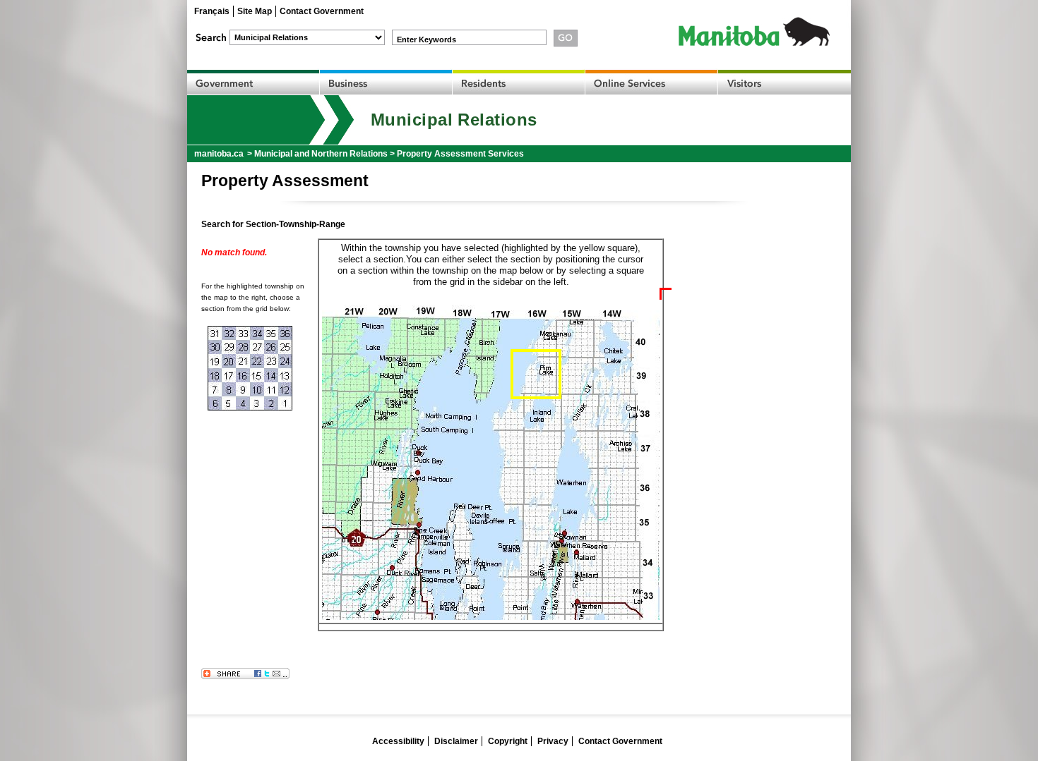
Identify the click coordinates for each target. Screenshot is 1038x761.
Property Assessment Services (460, 154)
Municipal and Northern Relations (321, 154)
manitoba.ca (219, 154)
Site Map (254, 11)
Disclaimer (456, 741)
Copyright (507, 741)
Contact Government (322, 11)
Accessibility (398, 741)
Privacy (552, 741)
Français (211, 11)
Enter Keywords (426, 39)
